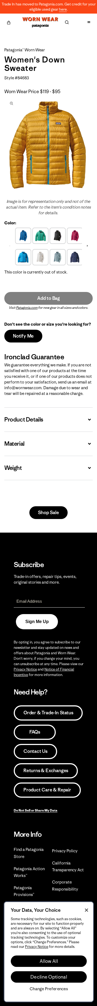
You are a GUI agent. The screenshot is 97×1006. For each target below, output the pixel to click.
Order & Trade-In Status (48, 713)
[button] (9, 22)
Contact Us (35, 751)
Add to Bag (48, 298)
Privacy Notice (25, 669)
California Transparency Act (68, 866)
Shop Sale (48, 512)
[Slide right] (87, 245)
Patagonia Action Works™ (29, 872)
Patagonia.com (27, 308)
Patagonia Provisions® (24, 891)
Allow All (49, 961)
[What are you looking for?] (67, 22)
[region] (48, 952)
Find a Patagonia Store (29, 853)
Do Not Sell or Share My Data (35, 810)
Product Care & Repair (47, 790)
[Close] (86, 910)
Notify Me (23, 336)
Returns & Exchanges (45, 771)
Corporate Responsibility (65, 885)
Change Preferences (49, 989)
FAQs (34, 732)
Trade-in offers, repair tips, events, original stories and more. (45, 579)
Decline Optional (48, 977)
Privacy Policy (65, 850)
